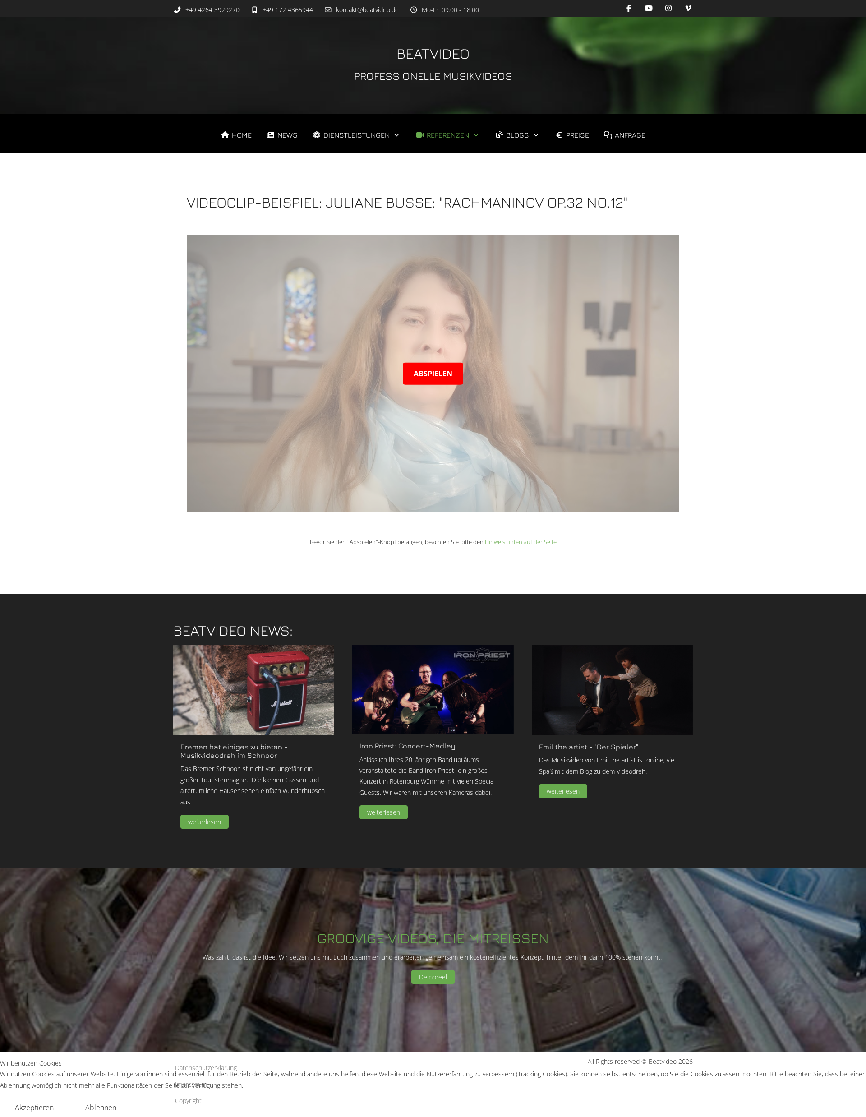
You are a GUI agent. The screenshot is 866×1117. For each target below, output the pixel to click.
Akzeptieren (34, 1107)
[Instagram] (668, 8)
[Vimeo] (688, 8)
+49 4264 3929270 (212, 9)
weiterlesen (204, 822)
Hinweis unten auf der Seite (521, 542)
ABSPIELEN (433, 373)
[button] (253, 689)
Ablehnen (100, 1107)
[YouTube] (648, 8)
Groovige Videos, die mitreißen (433, 937)
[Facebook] (628, 8)
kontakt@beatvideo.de (367, 9)
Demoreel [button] (433, 977)
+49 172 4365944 (288, 9)
